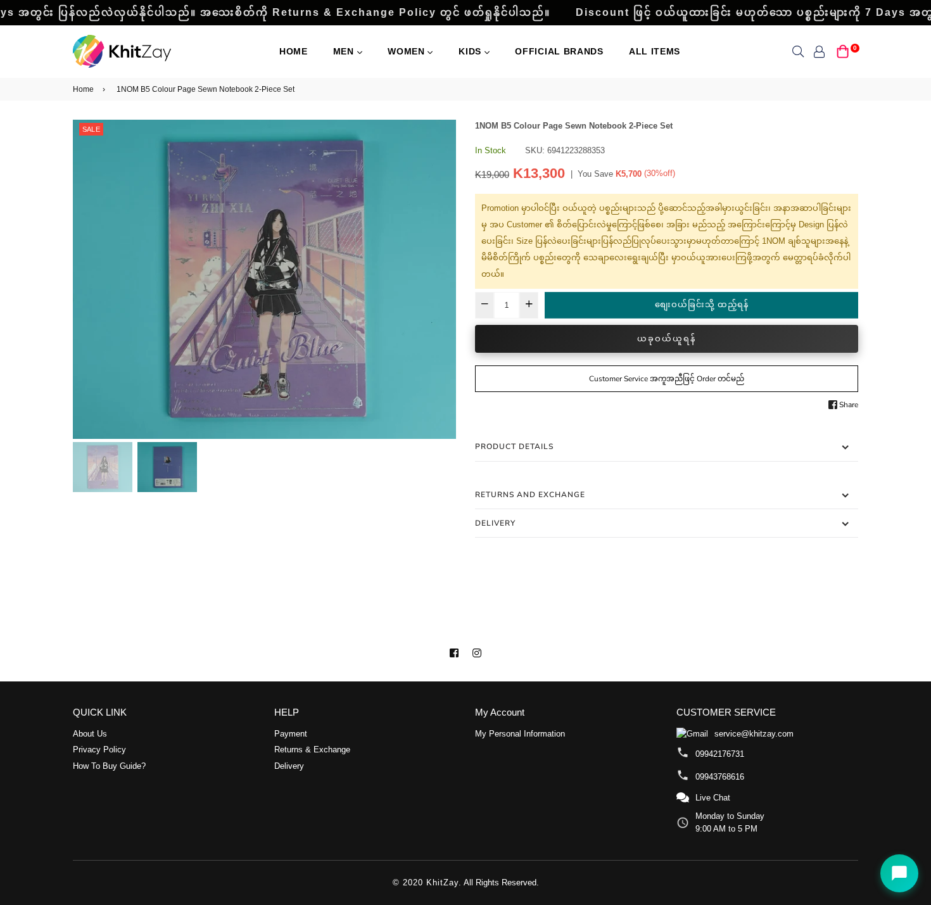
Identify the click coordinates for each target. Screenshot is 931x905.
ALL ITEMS (654, 51)
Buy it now (666, 339)
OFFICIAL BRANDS (559, 51)
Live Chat (712, 797)
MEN (345, 51)
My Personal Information (520, 733)
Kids (471, 51)
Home (293, 51)
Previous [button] (88, 279)
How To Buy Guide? (109, 766)
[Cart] (843, 50)
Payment (290, 733)
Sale (91, 129)
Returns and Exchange (530, 495)
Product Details (514, 446)
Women (408, 51)
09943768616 (719, 777)
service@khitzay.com (754, 733)
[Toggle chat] (899, 873)
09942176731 (719, 754)
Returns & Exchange (312, 749)
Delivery (495, 523)
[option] (264, 279)
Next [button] (440, 279)
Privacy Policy (99, 749)
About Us (90, 733)
